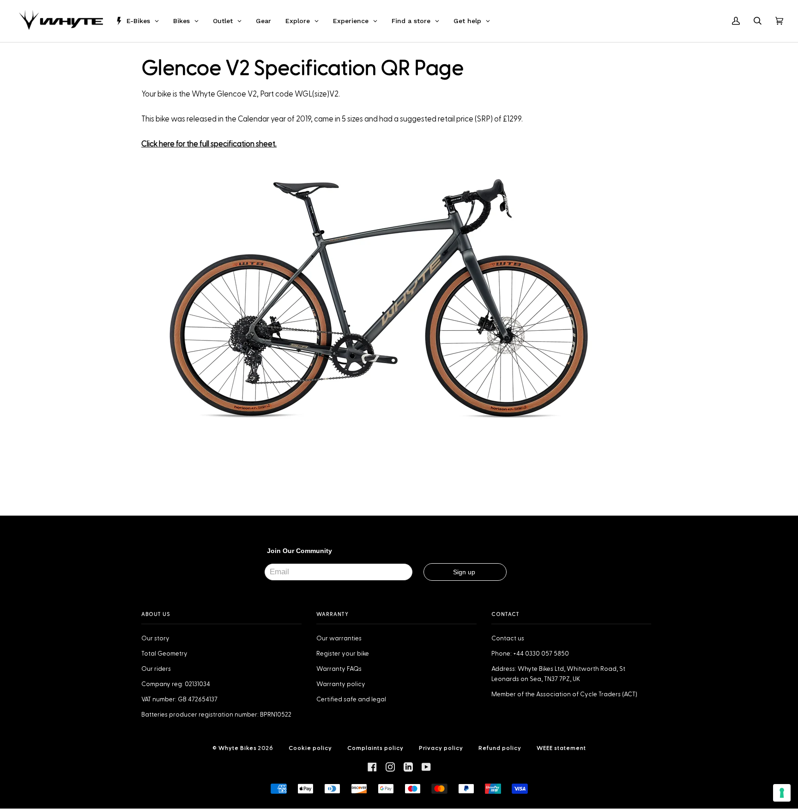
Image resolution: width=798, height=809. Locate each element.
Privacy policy (441, 748)
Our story (155, 638)
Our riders (156, 669)
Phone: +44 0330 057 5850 (530, 654)
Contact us (507, 638)
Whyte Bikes (237, 748)
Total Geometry (164, 654)
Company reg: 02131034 (175, 684)
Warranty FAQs (339, 669)
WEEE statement (561, 748)
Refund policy (499, 748)
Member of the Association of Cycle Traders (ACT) (564, 694)
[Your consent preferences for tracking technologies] (782, 793)
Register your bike (342, 654)
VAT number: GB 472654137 (179, 699)
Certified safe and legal (351, 699)
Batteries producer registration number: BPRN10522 (216, 715)
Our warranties (339, 638)
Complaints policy (375, 748)
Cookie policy (310, 748)
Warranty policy (340, 684)
